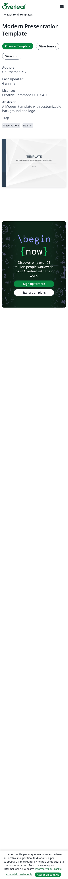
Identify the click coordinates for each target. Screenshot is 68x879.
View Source (47, 46)
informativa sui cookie (48, 869)
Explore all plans (34, 293)
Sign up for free (34, 284)
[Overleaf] (14, 6)
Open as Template (17, 46)
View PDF (11, 56)
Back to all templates (18, 14)
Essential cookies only (19, 874)
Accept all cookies (48, 874)
